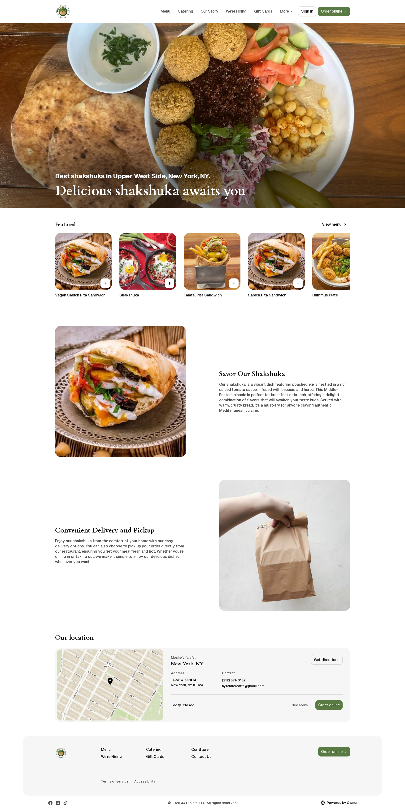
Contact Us (201, 756)
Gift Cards (263, 11)
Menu (165, 11)
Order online (329, 705)
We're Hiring (236, 11)
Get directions (327, 659)
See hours (300, 705)
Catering (185, 11)
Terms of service (115, 781)
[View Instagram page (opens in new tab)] (58, 803)
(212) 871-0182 (234, 680)
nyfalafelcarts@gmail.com (243, 686)
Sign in (307, 11)
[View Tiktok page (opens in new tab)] (65, 803)
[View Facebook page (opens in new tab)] (50, 803)
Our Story (209, 11)
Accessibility (144, 781)
